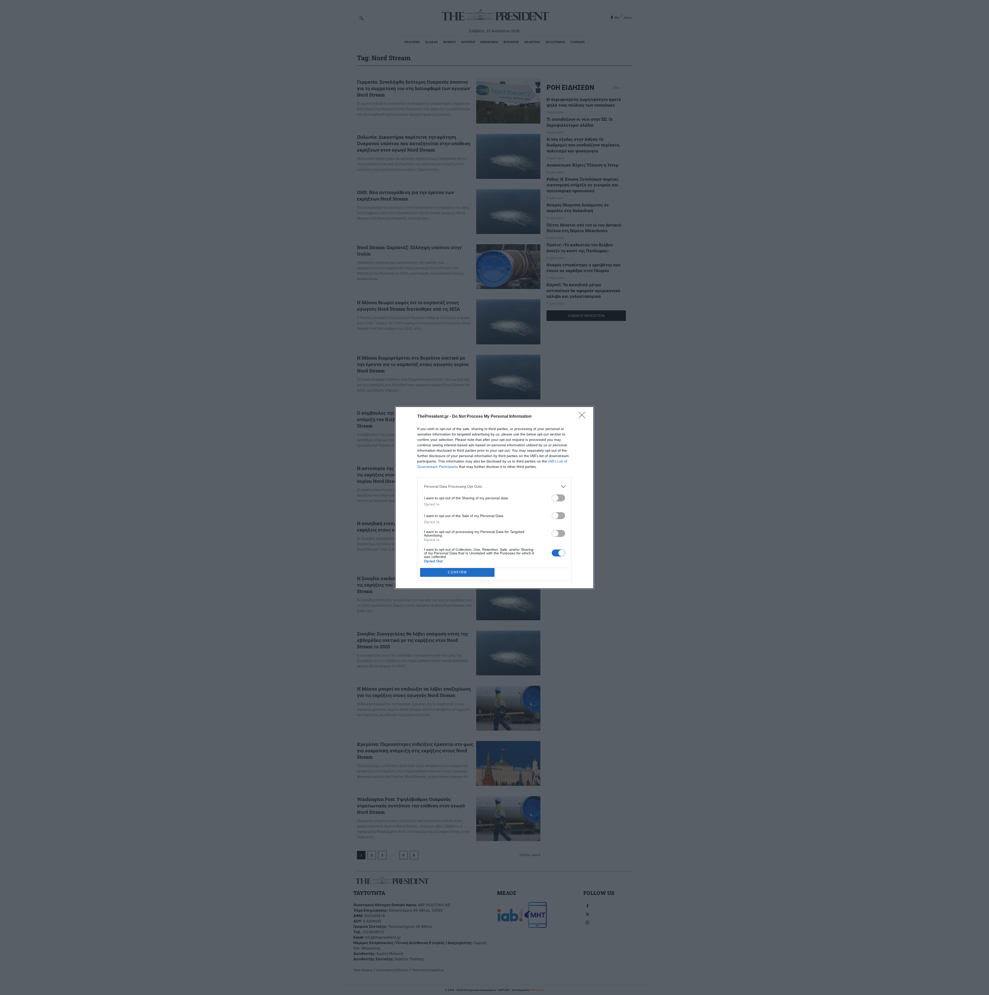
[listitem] (494, 486)
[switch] (558, 497)
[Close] (584, 417)
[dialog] (494, 498)
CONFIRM (457, 572)
